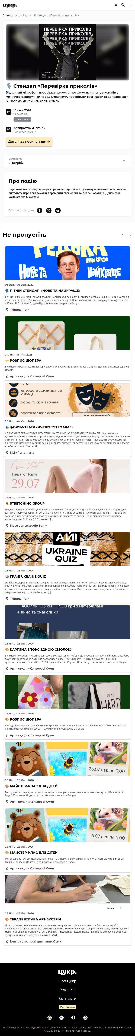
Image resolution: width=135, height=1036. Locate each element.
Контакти (67, 998)
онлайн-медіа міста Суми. (35, 1027)
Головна (8, 15)
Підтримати (67, 1007)
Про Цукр (68, 981)
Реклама (67, 990)
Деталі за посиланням (27, 142)
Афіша (23, 15)
